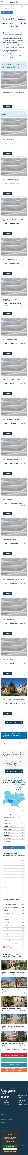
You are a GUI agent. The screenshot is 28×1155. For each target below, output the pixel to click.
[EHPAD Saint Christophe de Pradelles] (14, 687)
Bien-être (3, 1130)
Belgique (15, 947)
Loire (13, 879)
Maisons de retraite (6, 1117)
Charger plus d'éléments (14, 722)
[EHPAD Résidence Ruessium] (14, 447)
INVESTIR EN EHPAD (14, 1064)
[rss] (7, 1097)
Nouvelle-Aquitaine (14, 935)
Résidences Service (6, 1119)
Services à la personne (7, 1125)
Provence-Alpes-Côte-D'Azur (14, 944)
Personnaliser (10, 1149)
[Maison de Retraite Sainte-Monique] (14, 80)
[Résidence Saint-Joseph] (14, 527)
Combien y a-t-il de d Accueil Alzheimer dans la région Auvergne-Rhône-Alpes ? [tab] (12, 763)
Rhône (13, 888)
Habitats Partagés (10, 53)
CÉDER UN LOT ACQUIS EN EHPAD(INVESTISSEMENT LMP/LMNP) (14, 1069)
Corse (13, 916)
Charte (20, 1097)
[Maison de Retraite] (14, 607)
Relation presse (22, 1104)
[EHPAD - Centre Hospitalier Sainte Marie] (14, 207)
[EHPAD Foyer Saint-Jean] (14, 327)
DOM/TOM (13, 919)
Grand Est (14, 922)
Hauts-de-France (14, 925)
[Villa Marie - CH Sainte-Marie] (14, 367)
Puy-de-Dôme (13, 885)
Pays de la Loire (14, 941)
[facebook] (2, 1097)
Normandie (14, 931)
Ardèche (13, 866)
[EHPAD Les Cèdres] (14, 647)
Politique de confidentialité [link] (10, 1151)
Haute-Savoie (13, 894)
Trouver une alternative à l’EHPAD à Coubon (16, 1050)
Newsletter (7, 1102)
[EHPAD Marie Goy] (14, 487)
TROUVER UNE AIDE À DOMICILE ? (14, 1055)
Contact (6, 1100)
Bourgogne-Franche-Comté (14, 907)
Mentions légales (23, 1095)
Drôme (13, 873)
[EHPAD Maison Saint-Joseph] (14, 167)
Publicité (6, 1104)
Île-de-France (14, 928)
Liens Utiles (4, 1122)
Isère (13, 876)
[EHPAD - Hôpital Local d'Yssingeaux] (14, 567)
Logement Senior (6, 1127)
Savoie (13, 891)
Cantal (13, 869)
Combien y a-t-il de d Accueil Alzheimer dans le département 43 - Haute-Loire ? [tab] (13, 754)
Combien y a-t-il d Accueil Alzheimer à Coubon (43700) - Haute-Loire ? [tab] (12, 735)
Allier (13, 863)
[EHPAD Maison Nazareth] (14, 247)
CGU (19, 1093)
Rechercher (7, 12)
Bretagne (14, 910)
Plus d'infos (7, 106)
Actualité (3, 1114)
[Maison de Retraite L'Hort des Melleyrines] (14, 287)
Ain (13, 860)
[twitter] (5, 1097)
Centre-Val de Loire (14, 913)
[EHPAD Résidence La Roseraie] (14, 407)
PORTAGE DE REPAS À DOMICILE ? (14, 1060)
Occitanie (14, 938)
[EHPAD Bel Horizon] (14, 127)
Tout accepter (10, 1146)
